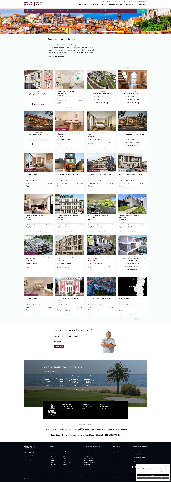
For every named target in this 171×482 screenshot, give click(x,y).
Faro (52, 456)
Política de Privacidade (30, 457)
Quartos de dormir (105, 10)
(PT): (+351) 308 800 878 (138, 454)
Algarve (65, 451)
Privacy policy (165, 466)
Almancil (53, 453)
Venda (103, 4)
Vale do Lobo (53, 467)
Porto (52, 462)
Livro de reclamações (30, 460)
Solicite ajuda (59, 346)
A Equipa (115, 453)
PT (126, 1)
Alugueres (94, 4)
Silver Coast (53, 464)
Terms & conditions (29, 455)
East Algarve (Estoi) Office (89, 462)
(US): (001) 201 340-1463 (138, 453)
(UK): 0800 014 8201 (138, 451)
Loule (65, 458)
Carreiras (115, 454)
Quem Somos (130, 4)
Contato (142, 4)
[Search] (142, 10)
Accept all (153, 475)
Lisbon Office (87, 453)
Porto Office (86, 454)
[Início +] (33, 4)
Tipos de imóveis (66, 10)
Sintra (52, 466)
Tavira (65, 466)
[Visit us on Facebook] (133, 467)
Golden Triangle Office (88, 456)
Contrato (27, 458)
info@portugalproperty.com (139, 457)
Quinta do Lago (67, 462)
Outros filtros (124, 10)
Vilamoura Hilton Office (89, 460)
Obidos (65, 460)
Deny (145, 477)
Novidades (115, 456)
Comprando (83, 4)
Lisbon (52, 458)
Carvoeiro (66, 453)
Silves (65, 464)
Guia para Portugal (116, 4)
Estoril (65, 454)
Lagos (65, 456)
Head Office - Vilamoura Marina (90, 451)
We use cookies (141, 467)
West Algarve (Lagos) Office (89, 458)
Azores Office (87, 466)
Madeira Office (87, 464)
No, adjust (161, 477)
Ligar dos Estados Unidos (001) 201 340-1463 (114, 1)
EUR (131, 1)
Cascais (52, 454)
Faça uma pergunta (46, 87)
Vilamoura (66, 467)
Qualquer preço (85, 10)
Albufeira (53, 451)
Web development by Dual (29, 478)
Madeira (52, 460)
